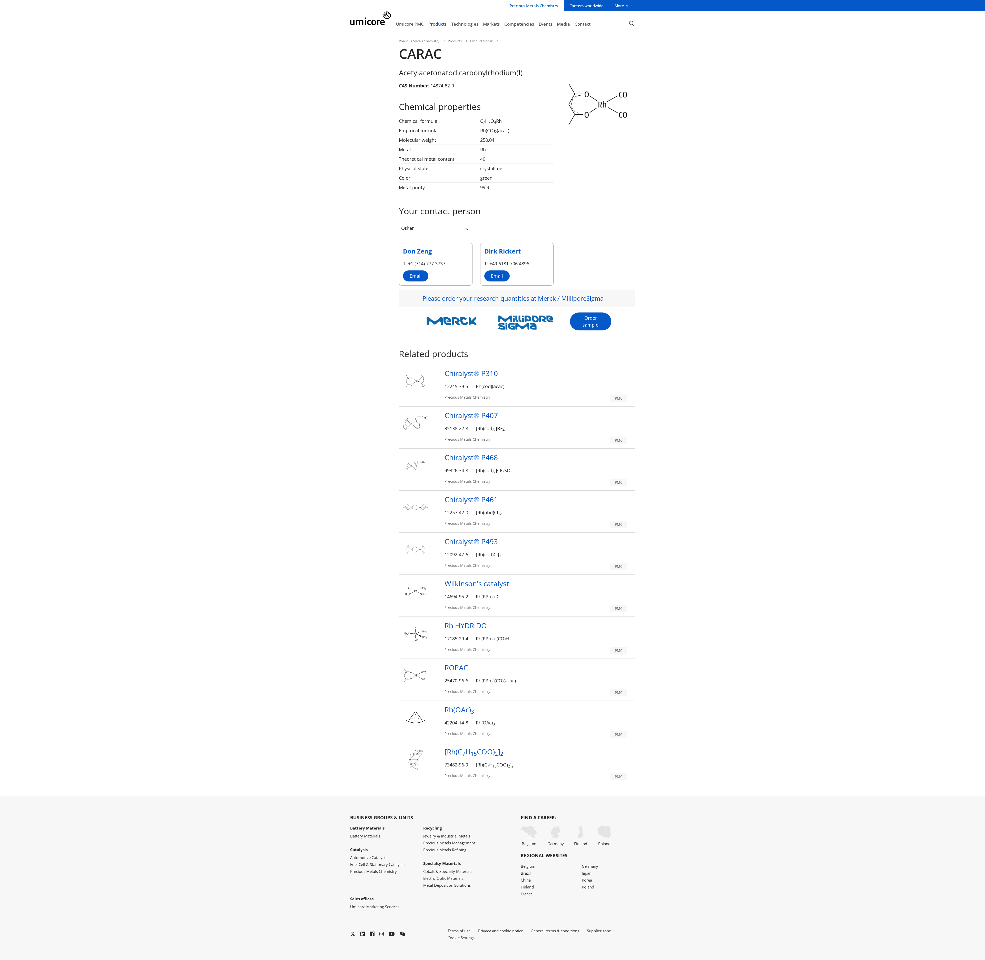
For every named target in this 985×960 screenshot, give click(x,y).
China (526, 880)
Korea (587, 880)
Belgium (529, 843)
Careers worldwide (586, 5)
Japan (587, 873)
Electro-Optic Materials (443, 878)
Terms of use (459, 930)
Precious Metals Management (449, 842)
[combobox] (463, 230)
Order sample (590, 321)
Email (416, 276)
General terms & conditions (555, 930)
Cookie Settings (461, 937)
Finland (580, 843)
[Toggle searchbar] (631, 23)
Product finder (481, 41)
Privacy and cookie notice (500, 930)
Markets (491, 24)
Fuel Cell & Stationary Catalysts (377, 864)
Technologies (464, 24)
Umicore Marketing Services (374, 906)
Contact (582, 24)
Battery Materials (365, 835)
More (619, 5)
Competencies (519, 24)
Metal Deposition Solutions (447, 885)
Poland (604, 843)
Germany (555, 843)
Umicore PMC (410, 24)
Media (563, 24)
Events (545, 24)
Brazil (526, 873)
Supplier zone (599, 930)
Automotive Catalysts (368, 857)
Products (437, 24)
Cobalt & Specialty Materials (447, 871)
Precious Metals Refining (444, 849)
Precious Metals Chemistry (419, 41)
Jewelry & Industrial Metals (446, 835)
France (527, 893)
